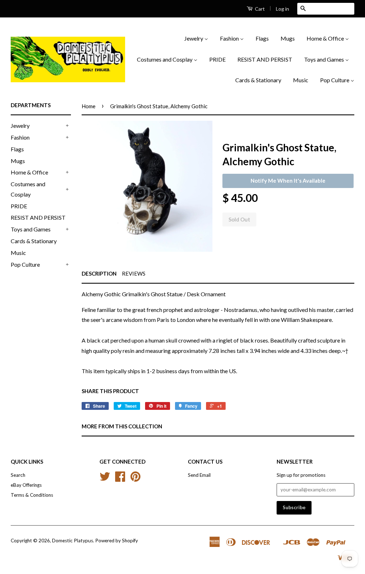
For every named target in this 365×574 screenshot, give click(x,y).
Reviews (133, 273)
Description (99, 273)
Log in (282, 9)
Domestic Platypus (72, 540)
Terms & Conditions (32, 495)
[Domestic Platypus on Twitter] (104, 479)
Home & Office (326, 38)
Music (300, 80)
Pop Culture (335, 80)
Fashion (230, 38)
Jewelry (194, 38)
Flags (262, 38)
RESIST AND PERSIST (264, 59)
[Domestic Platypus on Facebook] (120, 479)
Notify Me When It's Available (288, 180)
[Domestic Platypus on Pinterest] (135, 479)
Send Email (199, 475)
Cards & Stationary (258, 80)
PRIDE (217, 59)
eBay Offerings (26, 485)
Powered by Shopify (116, 540)
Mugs (288, 38)
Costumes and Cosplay (165, 59)
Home (89, 106)
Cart (259, 9)
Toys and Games (324, 59)
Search (18, 475)
